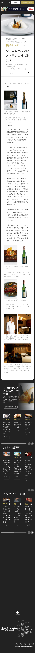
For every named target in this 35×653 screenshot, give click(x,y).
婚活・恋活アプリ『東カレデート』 (28, 627)
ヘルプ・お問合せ (19, 625)
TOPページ (19, 621)
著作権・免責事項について (22, 629)
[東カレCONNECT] (17, 9)
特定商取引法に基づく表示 (22, 635)
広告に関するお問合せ (19, 629)
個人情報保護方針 (22, 624)
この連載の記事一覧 (10, 407)
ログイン (16, 2)
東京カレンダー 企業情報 (19, 634)
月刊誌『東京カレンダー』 (28, 623)
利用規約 (22, 621)
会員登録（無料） (27, 2)
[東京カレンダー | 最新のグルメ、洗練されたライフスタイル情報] (2, 2)
